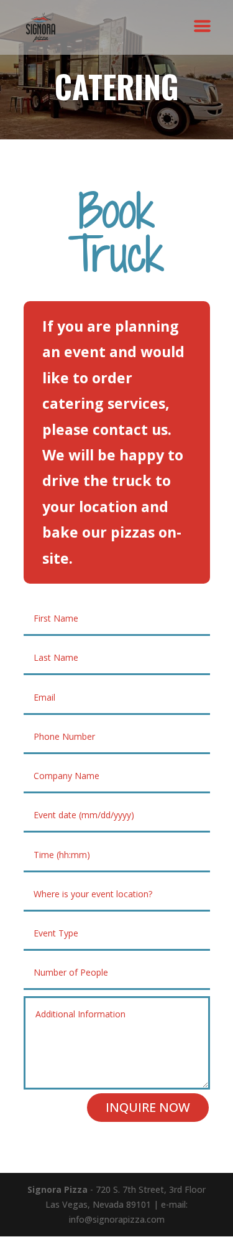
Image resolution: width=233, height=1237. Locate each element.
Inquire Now (148, 1107)
